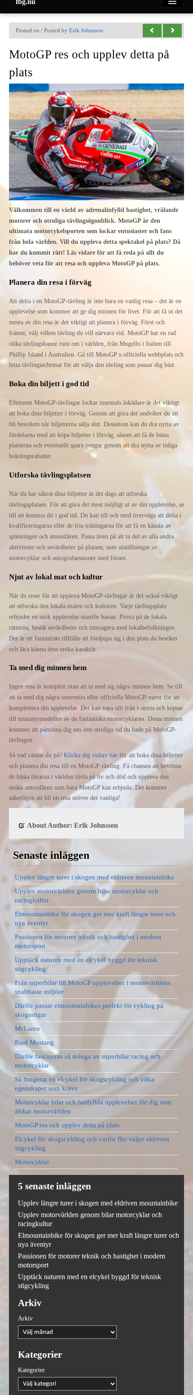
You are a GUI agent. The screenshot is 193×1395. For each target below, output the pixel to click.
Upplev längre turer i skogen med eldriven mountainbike (94, 877)
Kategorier (31, 1370)
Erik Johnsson (86, 30)
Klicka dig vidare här (91, 755)
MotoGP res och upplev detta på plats (67, 1125)
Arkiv (25, 1318)
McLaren (27, 1028)
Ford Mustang (34, 1042)
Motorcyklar (32, 1161)
